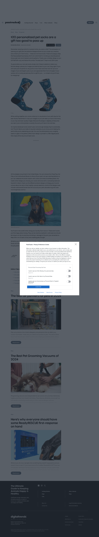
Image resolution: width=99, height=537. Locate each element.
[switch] (69, 271)
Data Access (49, 292)
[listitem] (49, 267)
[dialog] (49, 268)
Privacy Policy (58, 292)
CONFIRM (38, 286)
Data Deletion (40, 292)
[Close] (76, 244)
